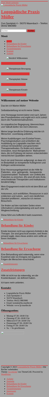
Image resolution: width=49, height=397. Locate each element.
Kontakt (10, 51)
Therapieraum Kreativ (13, 94)
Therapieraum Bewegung (15, 73)
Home (9, 41)
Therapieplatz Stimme (13, 84)
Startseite (10, 381)
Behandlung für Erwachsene (19, 46)
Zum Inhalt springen (10, 2)
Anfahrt (10, 53)
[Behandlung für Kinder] (24, 220)
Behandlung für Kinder (17, 44)
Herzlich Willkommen (13, 63)
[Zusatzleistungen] (24, 264)
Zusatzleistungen (14, 48)
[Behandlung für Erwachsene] (24, 243)
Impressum (11, 391)
